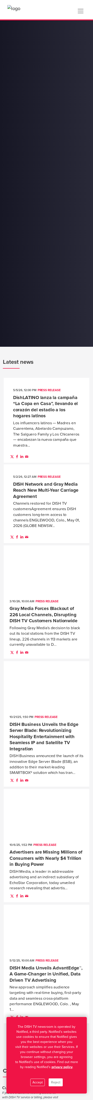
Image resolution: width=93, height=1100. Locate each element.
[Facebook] (17, 456)
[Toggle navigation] (80, 11)
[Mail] (26, 456)
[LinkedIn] (21, 456)
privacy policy (62, 1067)
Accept (37, 1082)
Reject (55, 1082)
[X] (12, 456)
